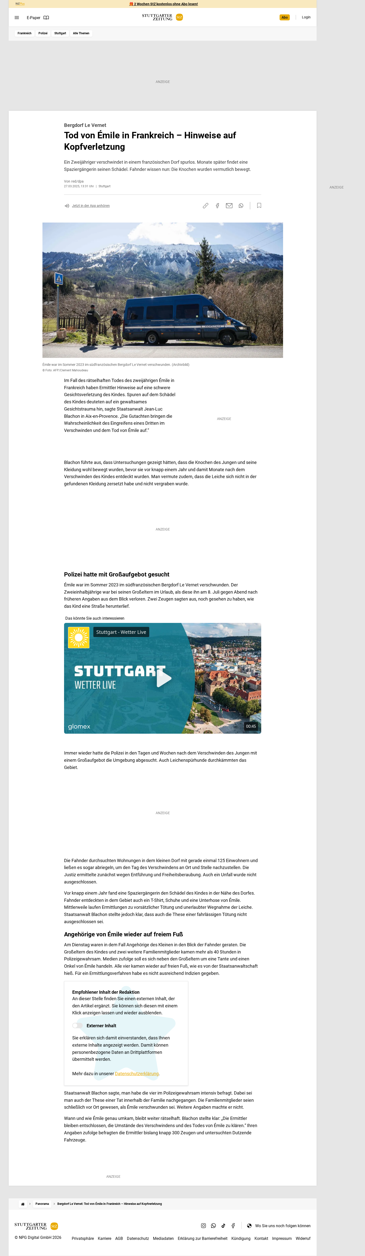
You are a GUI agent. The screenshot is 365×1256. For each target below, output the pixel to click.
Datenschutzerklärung (137, 1073)
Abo (285, 17)
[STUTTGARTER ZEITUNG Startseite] (162, 17)
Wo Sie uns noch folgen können (283, 1225)
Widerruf (303, 1238)
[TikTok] (223, 1226)
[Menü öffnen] (17, 18)
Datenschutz (138, 1238)
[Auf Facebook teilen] (217, 206)
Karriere (104, 1238)
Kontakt (261, 1238)
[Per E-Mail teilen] (229, 206)
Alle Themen (81, 33)
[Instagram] (204, 1226)
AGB (119, 1238)
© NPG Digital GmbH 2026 (38, 1237)
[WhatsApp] (214, 1226)
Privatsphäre (83, 1238)
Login (306, 17)
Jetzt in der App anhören (91, 206)
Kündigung (241, 1238)
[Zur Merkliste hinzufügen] (257, 206)
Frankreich (25, 33)
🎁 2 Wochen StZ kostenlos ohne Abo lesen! (163, 4)
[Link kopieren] (206, 206)
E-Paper (33, 17)
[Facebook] (233, 1226)
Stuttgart (60, 33)
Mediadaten (163, 1238)
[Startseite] (23, 1204)
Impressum (282, 1238)
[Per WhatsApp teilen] (241, 206)
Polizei (42, 33)
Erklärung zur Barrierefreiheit (202, 1238)
